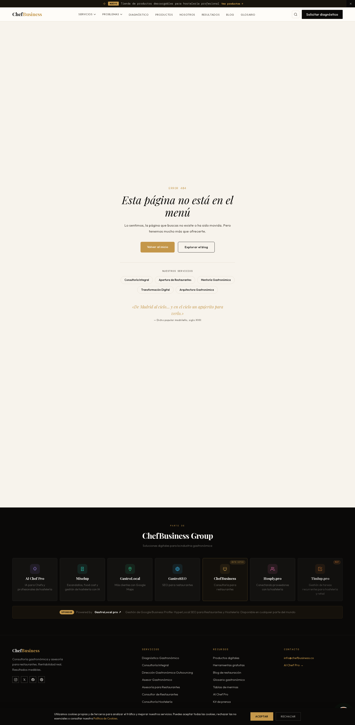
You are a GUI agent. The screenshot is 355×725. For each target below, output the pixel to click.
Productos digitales (226, 658)
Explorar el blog (196, 247)
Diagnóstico (139, 14)
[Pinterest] (41, 679)
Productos (164, 14)
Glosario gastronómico (229, 680)
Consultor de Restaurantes (160, 694)
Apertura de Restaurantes (175, 279)
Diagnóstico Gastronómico (160, 658)
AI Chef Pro (220, 694)
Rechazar (288, 716)
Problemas (110, 14)
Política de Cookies (105, 718)
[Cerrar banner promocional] (350, 3)
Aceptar (261, 716)
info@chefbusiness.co (299, 658)
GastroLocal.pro (106, 612)
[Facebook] (33, 679)
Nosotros (187, 14)
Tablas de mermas (225, 687)
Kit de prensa (222, 702)
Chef (27, 14)
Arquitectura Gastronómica (197, 289)
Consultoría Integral (136, 279)
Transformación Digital (155, 289)
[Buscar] (295, 14)
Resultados (211, 14)
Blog (230, 14)
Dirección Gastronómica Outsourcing (167, 672)
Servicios (85, 14)
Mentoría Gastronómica (216, 279)
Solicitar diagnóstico (322, 14)
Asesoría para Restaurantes (161, 687)
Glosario (248, 14)
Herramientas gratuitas (229, 665)
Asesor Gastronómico (157, 680)
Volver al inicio (157, 247)
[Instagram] (15, 679)
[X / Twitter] (24, 679)
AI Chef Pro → (293, 665)
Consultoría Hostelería (157, 702)
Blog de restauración (227, 672)
